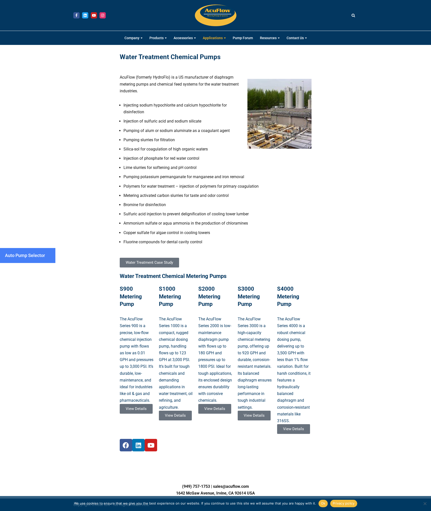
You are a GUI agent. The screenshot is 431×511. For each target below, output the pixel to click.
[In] (85, 15)
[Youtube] (94, 15)
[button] (141, 38)
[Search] (353, 15)
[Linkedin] (138, 445)
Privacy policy (344, 503)
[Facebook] (76, 15)
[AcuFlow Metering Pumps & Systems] (215, 15)
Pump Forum (243, 38)
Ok (323, 503)
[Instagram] (103, 15)
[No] (424, 503)
